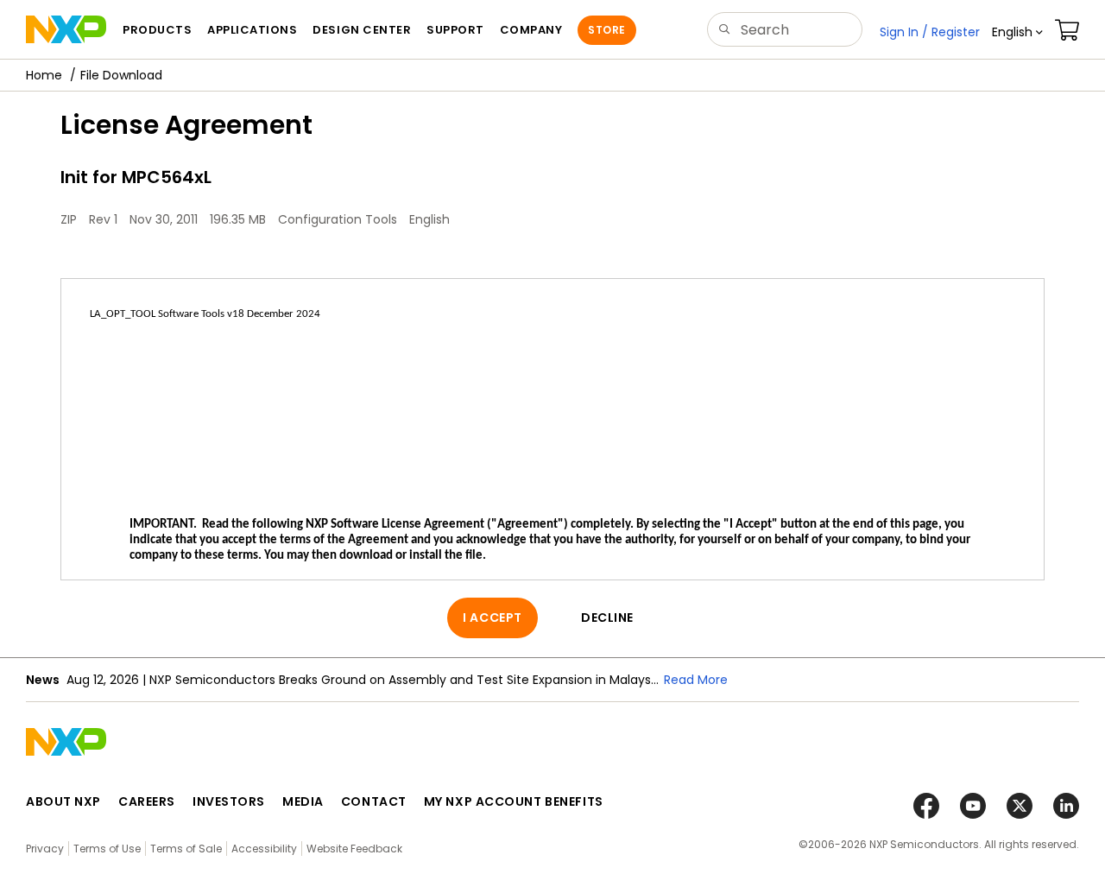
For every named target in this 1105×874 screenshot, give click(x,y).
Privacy (45, 848)
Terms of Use (107, 848)
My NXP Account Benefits (513, 801)
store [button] (606, 29)
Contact (374, 801)
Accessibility (264, 848)
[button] (1017, 32)
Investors (229, 801)
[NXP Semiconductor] (66, 29)
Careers (146, 801)
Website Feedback (354, 848)
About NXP (63, 801)
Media (303, 801)
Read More (696, 679)
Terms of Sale (186, 848)
